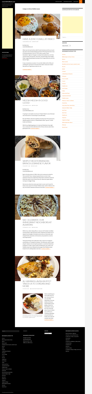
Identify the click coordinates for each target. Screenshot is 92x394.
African (63, 54)
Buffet (63, 69)
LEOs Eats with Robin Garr (36, 288)
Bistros (63, 59)
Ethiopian (64, 76)
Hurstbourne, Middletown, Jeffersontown (73, 341)
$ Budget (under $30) (27, 337)
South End (67, 346)
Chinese (64, 71)
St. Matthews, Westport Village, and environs (73, 349)
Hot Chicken (64, 88)
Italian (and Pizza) (66, 93)
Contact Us (25, 330)
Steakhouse (64, 115)
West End (67, 351)
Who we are (76, 1)
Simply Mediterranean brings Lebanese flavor (37, 162)
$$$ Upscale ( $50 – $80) (27, 341)
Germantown (68, 338)
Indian (63, 90)
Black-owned (65, 61)
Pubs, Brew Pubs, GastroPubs (68, 105)
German (64, 83)
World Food (64, 127)
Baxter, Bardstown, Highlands (71, 333)
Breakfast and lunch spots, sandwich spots (71, 64)
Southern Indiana (69, 347)
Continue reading (27, 69)
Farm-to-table (65, 78)
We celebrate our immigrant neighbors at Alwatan (37, 222)
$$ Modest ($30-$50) (27, 339)
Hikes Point (68, 339)
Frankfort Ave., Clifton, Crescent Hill (72, 336)
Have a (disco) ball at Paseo (38, 39)
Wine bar (64, 124)
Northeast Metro (69, 343)
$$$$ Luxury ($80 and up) (27, 342)
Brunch (63, 66)
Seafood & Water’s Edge (67, 107)
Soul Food (64, 110)
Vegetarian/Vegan (66, 120)
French (63, 81)
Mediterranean (65, 98)
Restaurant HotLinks (68, 1)
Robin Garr (35, 41)
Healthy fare (64, 86)
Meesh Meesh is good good (35, 101)
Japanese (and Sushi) (66, 95)
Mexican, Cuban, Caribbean (68, 100)
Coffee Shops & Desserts (67, 73)
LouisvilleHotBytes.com (8, 1)
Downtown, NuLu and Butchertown (72, 334)
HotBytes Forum (58, 1)
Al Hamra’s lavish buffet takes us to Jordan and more (37, 283)
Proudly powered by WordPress (7, 392)
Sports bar (64, 112)
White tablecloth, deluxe (67, 122)
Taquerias (64, 117)
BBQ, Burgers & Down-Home (68, 56)
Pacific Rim (64, 103)
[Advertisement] (72, 24)
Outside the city (68, 344)
